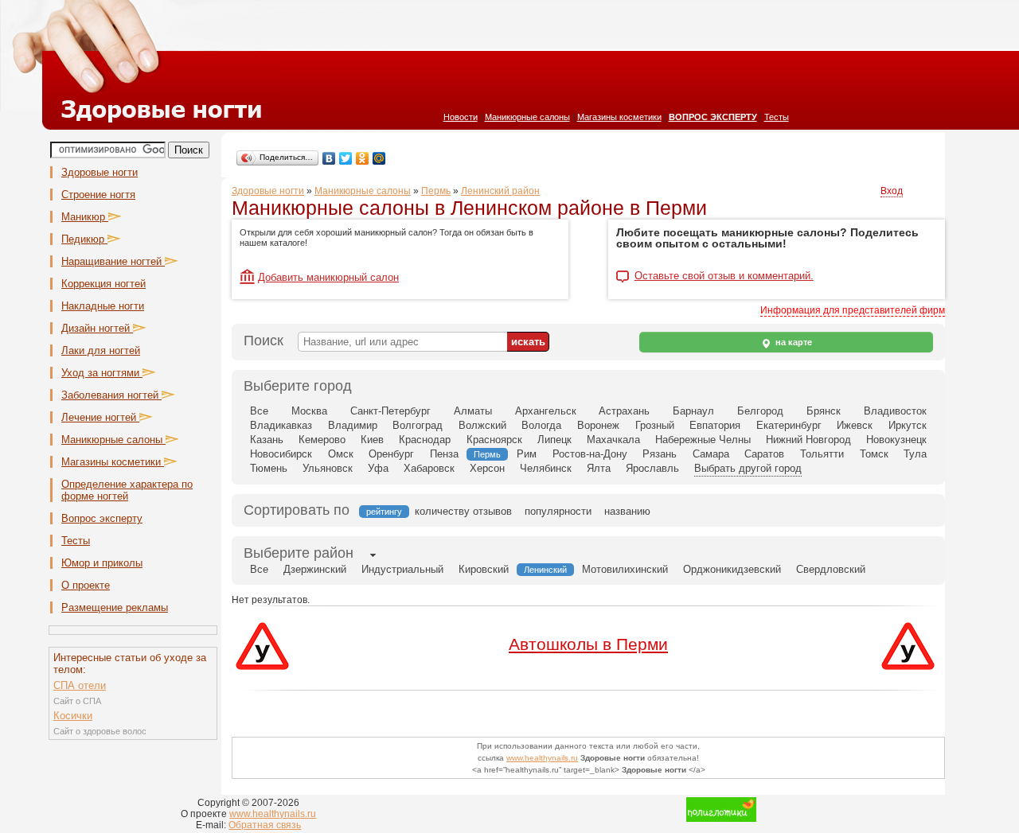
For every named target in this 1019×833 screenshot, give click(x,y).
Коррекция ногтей (103, 284)
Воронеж (598, 425)
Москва (309, 411)
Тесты (776, 117)
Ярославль (652, 468)
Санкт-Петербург (390, 411)
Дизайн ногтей (97, 328)
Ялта (599, 468)
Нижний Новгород (808, 440)
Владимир (352, 425)
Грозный (654, 425)
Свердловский (830, 569)
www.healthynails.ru (542, 757)
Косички (72, 716)
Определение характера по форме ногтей (127, 490)
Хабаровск (429, 468)
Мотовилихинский (625, 569)
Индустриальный (402, 569)
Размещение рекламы (114, 607)
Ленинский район (500, 191)
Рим (527, 454)
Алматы (473, 411)
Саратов (764, 454)
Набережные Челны (703, 440)
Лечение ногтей (100, 417)
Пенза (444, 454)
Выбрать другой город (748, 468)
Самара (711, 454)
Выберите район (298, 553)
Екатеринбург (789, 425)
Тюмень (268, 468)
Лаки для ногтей (100, 350)
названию (627, 511)
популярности (558, 511)
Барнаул (693, 411)
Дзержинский (314, 569)
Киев (372, 440)
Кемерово (322, 440)
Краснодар (425, 440)
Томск (874, 454)
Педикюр (84, 239)
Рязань (659, 454)
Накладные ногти (102, 306)
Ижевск (855, 425)
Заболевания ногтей (111, 395)
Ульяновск (328, 468)
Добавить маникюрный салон (328, 277)
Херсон (487, 468)
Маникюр (84, 217)
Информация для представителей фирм (852, 310)
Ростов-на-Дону (589, 454)
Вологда (541, 425)
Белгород (760, 411)
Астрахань (624, 411)
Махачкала (613, 440)
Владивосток (895, 411)
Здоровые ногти (99, 172)
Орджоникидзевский (732, 569)
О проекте (85, 585)
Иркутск (907, 425)
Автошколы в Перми (588, 644)
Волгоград (417, 425)
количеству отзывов (463, 511)
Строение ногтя (98, 194)
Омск (340, 454)
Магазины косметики (619, 117)
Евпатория (714, 425)
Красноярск (494, 440)
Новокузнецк (896, 440)
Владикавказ (281, 425)
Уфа (378, 468)
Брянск (823, 411)
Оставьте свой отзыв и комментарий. (724, 276)
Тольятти (822, 454)
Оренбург (391, 454)
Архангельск (545, 411)
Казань (266, 440)
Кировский (484, 569)
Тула (915, 454)
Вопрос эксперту (102, 518)
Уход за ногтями (102, 373)
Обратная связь (264, 825)
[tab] (298, 554)
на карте (792, 342)
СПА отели (79, 685)
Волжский (482, 425)
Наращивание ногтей (113, 261)
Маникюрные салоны (527, 117)
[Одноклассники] (362, 158)
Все (259, 411)
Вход (891, 191)
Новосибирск (281, 454)
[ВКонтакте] (329, 158)
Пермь (436, 191)
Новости (460, 117)
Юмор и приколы (102, 563)
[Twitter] (346, 158)
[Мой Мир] (379, 158)
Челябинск (546, 468)
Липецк (554, 440)
